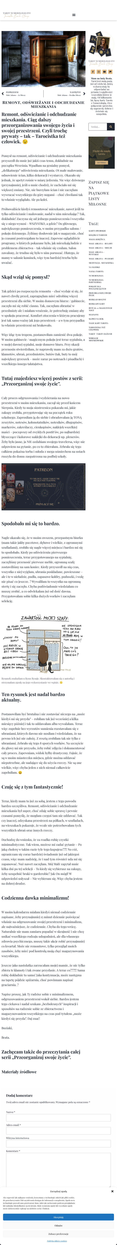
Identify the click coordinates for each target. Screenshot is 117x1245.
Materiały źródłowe (19, 1071)
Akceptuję (58, 1217)
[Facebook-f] (93, 72)
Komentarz (13, 1151)
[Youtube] (104, 72)
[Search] (111, 126)
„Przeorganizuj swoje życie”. (31, 384)
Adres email (13, 1125)
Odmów (59, 1225)
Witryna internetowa (17, 1138)
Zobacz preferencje (58, 1233)
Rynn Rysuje (32, 678)
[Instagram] (99, 72)
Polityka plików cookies (57, 1241)
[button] (112, 1191)
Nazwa (10, 1112)
